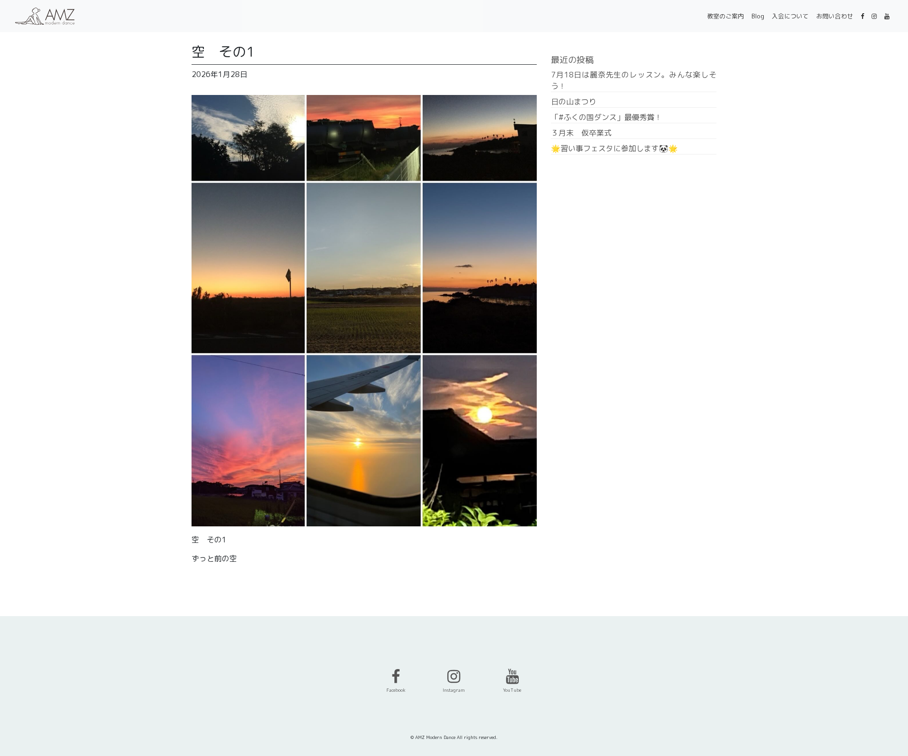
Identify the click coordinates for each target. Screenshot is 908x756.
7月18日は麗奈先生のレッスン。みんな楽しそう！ (633, 80)
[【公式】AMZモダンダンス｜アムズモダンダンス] (45, 16)
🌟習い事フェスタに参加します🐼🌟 (614, 148)
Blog (757, 16)
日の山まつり (573, 101)
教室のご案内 (725, 16)
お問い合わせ (834, 16)
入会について (790, 16)
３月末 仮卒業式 (581, 133)
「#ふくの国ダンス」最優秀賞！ (606, 117)
